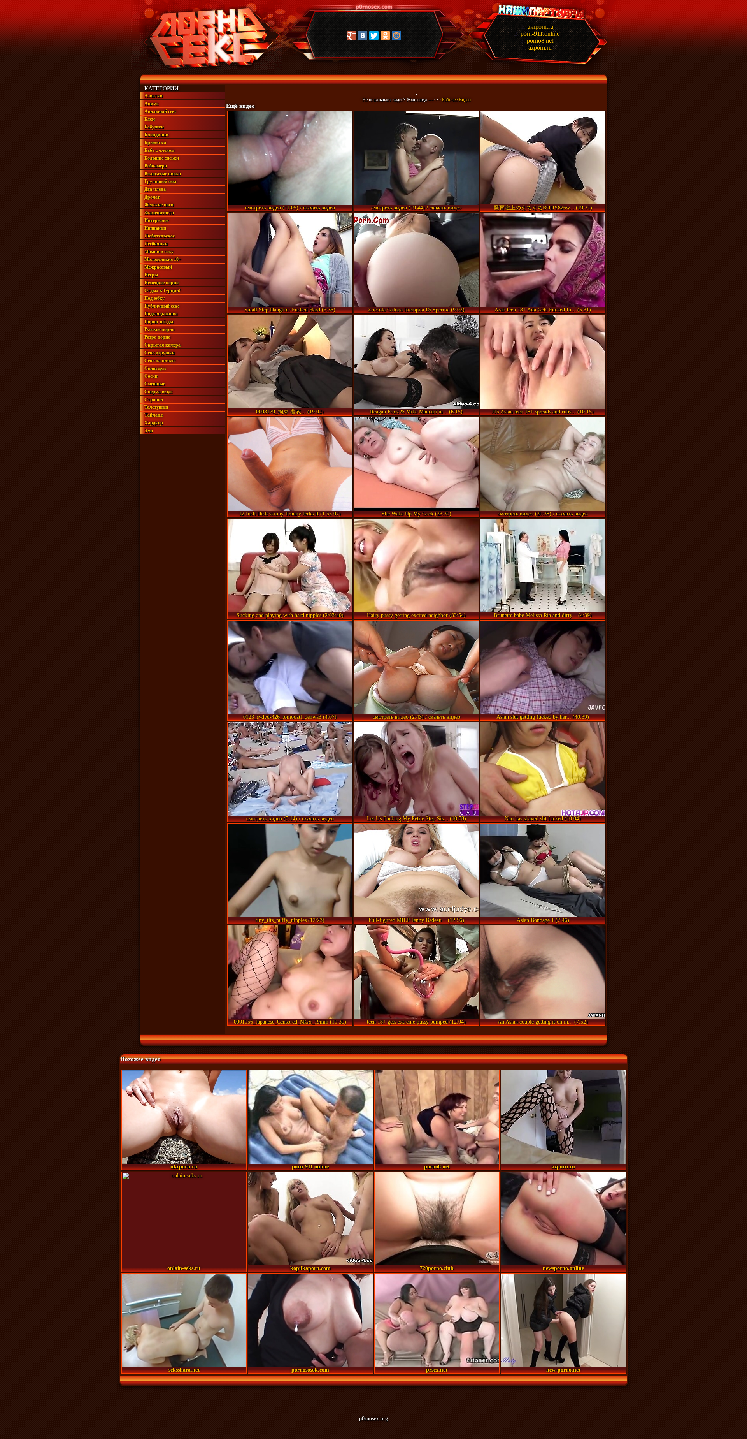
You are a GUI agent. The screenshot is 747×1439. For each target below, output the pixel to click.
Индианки (155, 228)
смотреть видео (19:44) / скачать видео (416, 208)
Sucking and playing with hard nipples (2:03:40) (290, 615)
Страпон (153, 399)
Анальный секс (160, 111)
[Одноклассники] (385, 35)
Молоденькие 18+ (162, 259)
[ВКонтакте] (362, 35)
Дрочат (152, 197)
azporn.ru (540, 47)
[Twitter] (374, 35)
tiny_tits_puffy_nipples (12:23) (290, 920)
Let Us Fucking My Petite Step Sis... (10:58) (416, 819)
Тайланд (153, 415)
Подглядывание (160, 314)
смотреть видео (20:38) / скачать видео (543, 514)
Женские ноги (159, 205)
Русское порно (159, 329)
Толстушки (156, 407)
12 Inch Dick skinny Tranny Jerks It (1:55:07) (290, 514)
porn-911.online (540, 33)
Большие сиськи (161, 158)
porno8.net (540, 40)
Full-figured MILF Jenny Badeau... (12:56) (416, 920)
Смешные (154, 384)
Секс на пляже (159, 360)
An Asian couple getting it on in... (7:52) (543, 1022)
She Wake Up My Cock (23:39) (416, 514)
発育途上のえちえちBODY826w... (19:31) (543, 208)
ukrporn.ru (540, 26)
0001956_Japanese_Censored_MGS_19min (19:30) (290, 1022)
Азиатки (153, 96)
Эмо (148, 430)
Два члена (155, 189)
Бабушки (154, 127)
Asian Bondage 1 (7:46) (543, 920)
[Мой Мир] (396, 35)
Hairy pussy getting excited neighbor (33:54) (416, 615)
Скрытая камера (162, 345)
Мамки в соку (159, 251)
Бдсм (149, 119)
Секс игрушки (159, 352)
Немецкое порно (161, 282)
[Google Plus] (351, 35)
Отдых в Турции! (162, 290)
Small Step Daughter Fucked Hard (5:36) (289, 310)
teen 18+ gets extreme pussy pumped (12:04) (416, 1022)
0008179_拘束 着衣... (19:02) (290, 412)
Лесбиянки (156, 243)
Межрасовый (158, 267)
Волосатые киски (162, 173)
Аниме (151, 103)
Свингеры (155, 368)
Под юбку (154, 298)
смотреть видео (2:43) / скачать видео (416, 717)
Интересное (156, 220)
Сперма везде (158, 391)
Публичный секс (161, 306)
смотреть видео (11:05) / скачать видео (290, 208)
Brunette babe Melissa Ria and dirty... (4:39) (543, 615)
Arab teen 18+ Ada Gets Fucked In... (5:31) (542, 310)
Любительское (159, 236)
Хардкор (153, 423)
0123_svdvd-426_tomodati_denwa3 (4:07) (290, 717)
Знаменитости (159, 212)
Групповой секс (160, 181)
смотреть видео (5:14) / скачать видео (290, 819)
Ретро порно (157, 337)
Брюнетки (155, 142)
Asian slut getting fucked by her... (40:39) (542, 717)
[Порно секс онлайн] (206, 69)
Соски (151, 376)
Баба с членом (159, 150)
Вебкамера (155, 166)
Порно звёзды (158, 321)
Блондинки (156, 134)
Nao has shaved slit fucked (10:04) (543, 819)
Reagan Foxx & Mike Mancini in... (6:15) (416, 412)
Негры (151, 275)
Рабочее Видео (456, 99)
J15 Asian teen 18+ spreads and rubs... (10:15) (543, 412)
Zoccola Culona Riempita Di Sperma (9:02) (416, 310)
